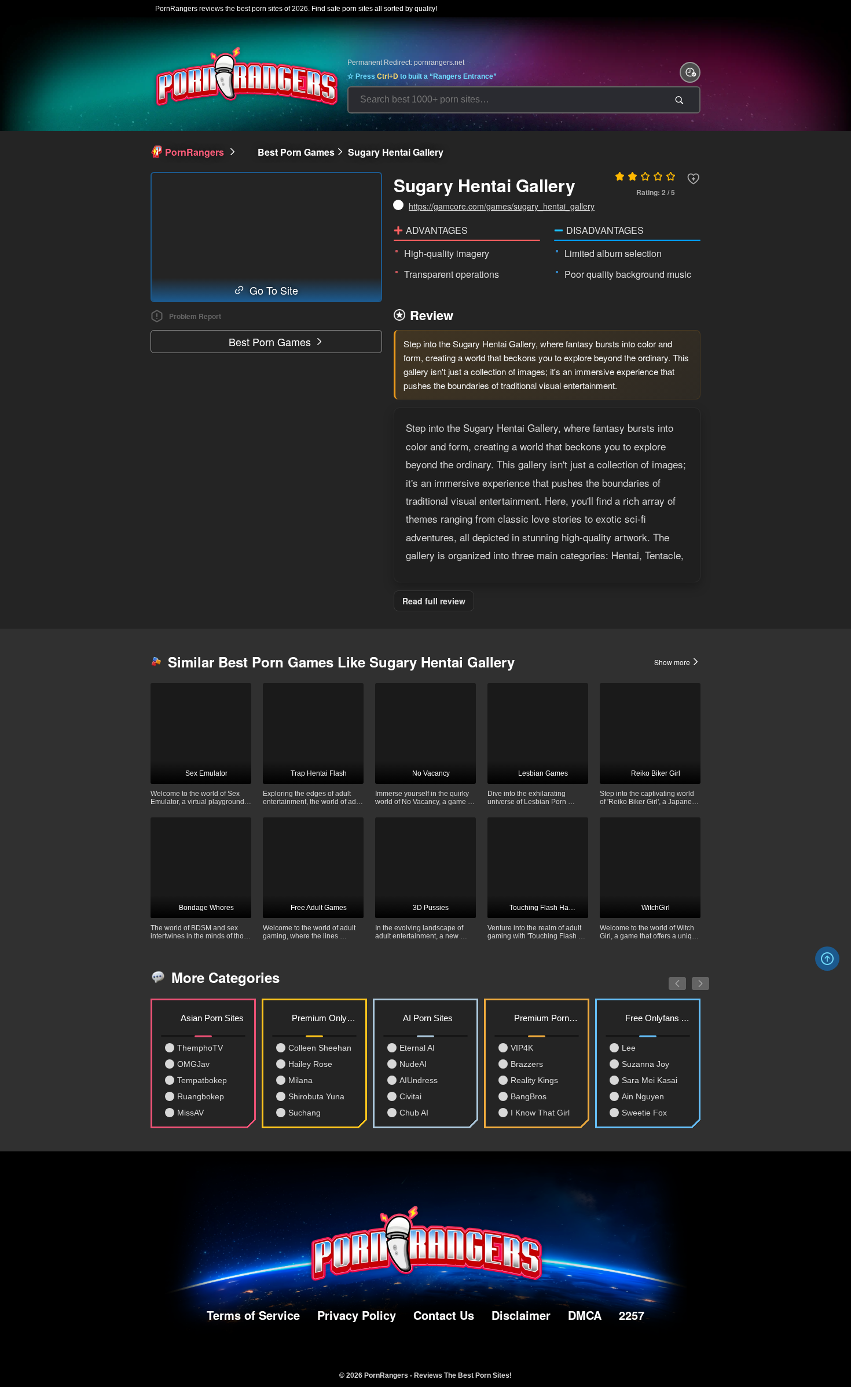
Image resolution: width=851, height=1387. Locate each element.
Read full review (433, 601)
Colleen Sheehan (319, 1047)
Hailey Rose (310, 1064)
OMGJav (193, 1064)
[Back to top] (827, 958)
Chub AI (413, 1112)
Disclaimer (521, 1315)
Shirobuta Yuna (316, 1096)
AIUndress (418, 1080)
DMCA (584, 1315)
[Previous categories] (668, 977)
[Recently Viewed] (690, 72)
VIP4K (522, 1047)
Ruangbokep (200, 1096)
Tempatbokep (202, 1080)
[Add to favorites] (693, 179)
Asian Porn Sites (212, 1018)
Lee (629, 1047)
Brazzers (527, 1064)
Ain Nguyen (643, 1096)
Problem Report (195, 316)
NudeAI (413, 1064)
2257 (631, 1315)
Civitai (410, 1096)
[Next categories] (691, 977)
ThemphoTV (200, 1047)
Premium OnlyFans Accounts (324, 1018)
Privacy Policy (356, 1315)
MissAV (190, 1112)
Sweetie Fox (644, 1112)
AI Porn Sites (428, 1018)
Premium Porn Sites (546, 1018)
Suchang (304, 1112)
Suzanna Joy (645, 1064)
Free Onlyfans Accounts (657, 1018)
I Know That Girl (540, 1112)
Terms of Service (253, 1315)
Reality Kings (534, 1080)
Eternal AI (417, 1047)
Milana (300, 1080)
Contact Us (443, 1315)
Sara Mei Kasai (649, 1080)
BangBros (528, 1096)
